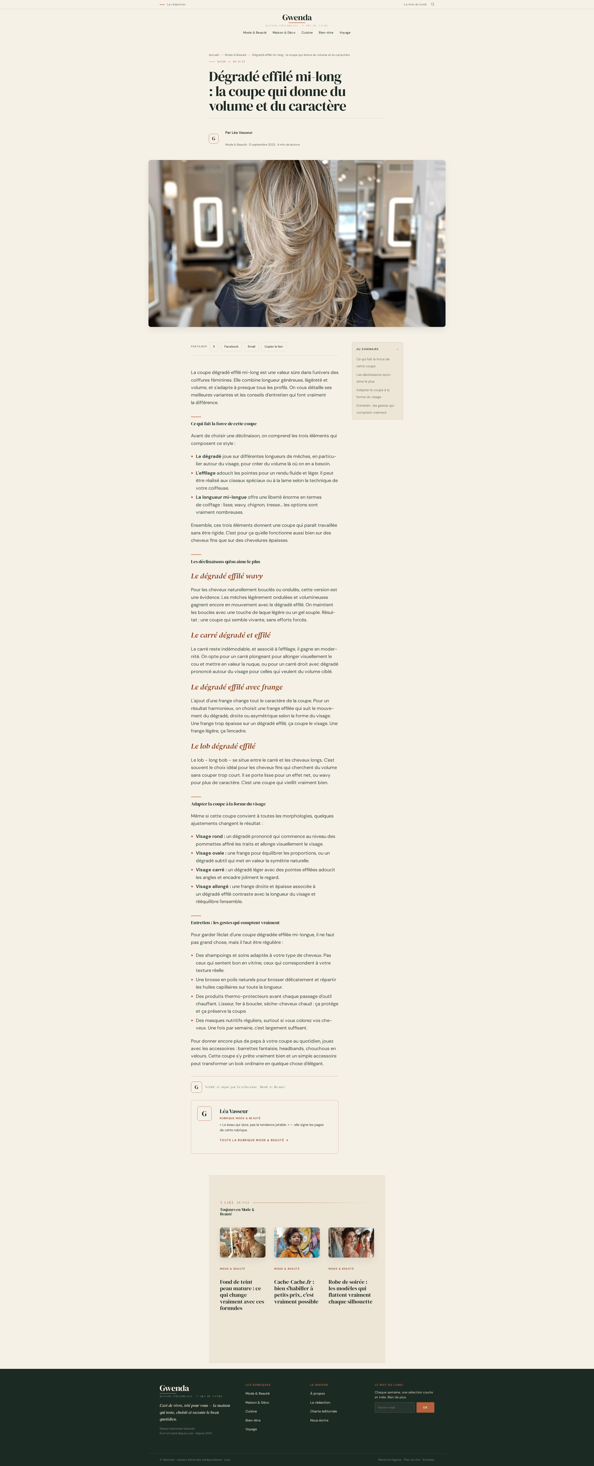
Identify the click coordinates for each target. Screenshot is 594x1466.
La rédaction (176, 4)
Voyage (345, 33)
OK (425, 1407)
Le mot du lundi (415, 4)
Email (251, 346)
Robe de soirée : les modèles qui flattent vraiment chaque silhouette (350, 1292)
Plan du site (412, 1460)
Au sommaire (367, 349)
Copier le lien (274, 346)
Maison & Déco (284, 33)
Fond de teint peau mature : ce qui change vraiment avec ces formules (242, 1295)
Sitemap (428, 1460)
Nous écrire (319, 1420)
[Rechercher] (432, 4)
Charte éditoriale (323, 1411)
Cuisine (307, 33)
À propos (317, 1393)
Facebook (231, 346)
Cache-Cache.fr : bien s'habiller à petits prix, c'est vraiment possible (296, 1292)
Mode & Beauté (255, 33)
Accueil (214, 55)
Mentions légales (390, 1460)
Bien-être (326, 33)
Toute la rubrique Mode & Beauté (252, 1140)
